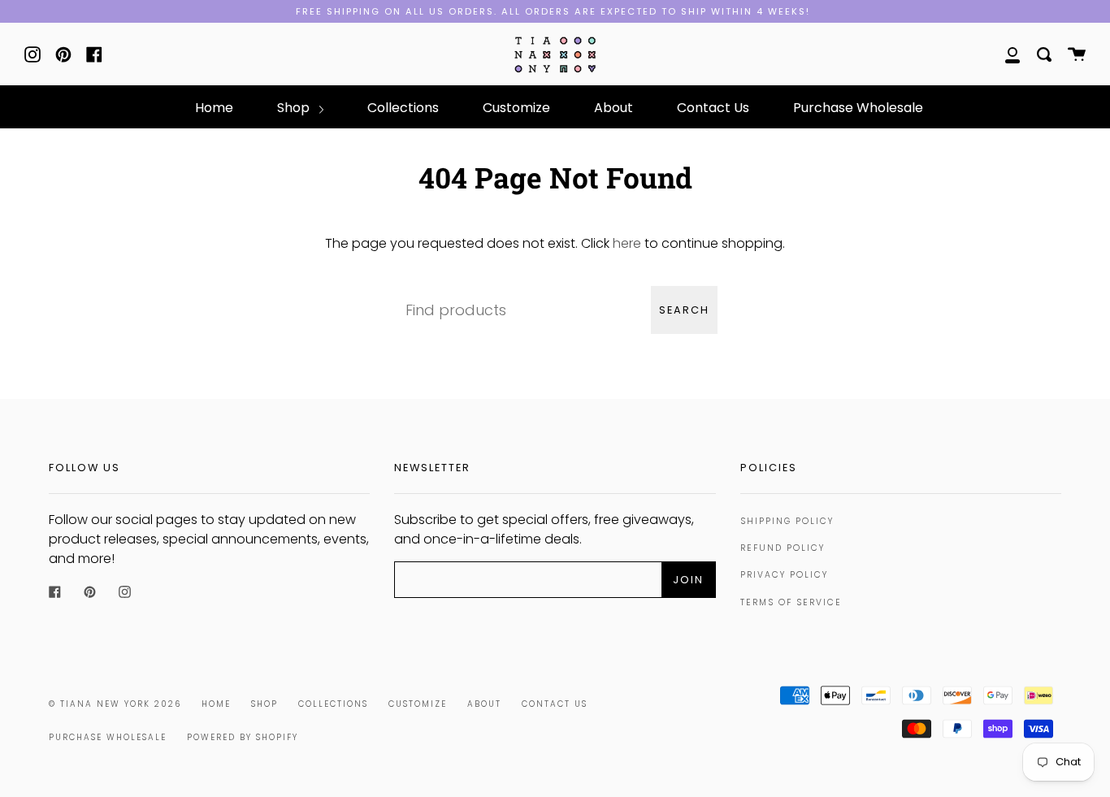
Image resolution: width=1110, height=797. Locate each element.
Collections (403, 107)
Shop (295, 107)
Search (684, 310)
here (627, 243)
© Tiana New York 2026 (115, 704)
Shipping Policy (787, 521)
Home (214, 107)
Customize (516, 107)
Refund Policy (782, 548)
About (613, 107)
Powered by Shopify (242, 737)
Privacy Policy (784, 575)
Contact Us (713, 107)
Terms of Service (791, 602)
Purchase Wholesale (858, 107)
